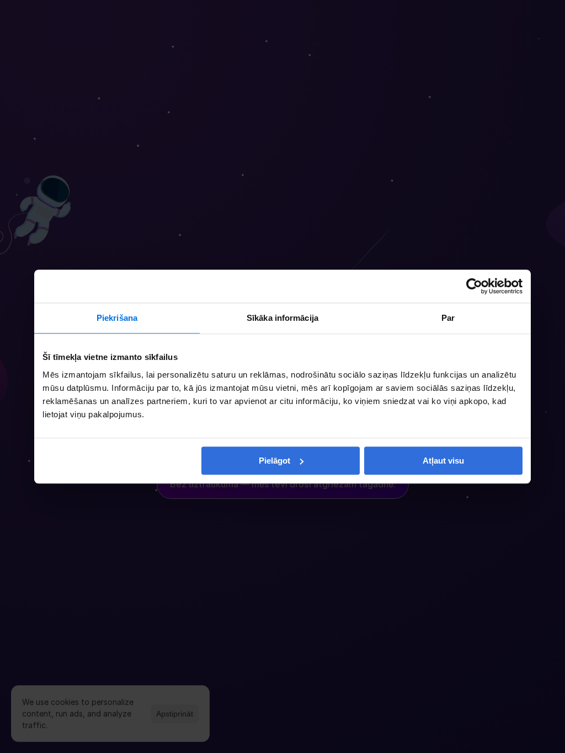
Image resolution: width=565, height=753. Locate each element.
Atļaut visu (443, 460)
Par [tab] (448, 317)
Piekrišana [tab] (117, 317)
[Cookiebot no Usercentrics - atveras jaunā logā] (474, 286)
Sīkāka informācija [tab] (282, 317)
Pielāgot (274, 460)
